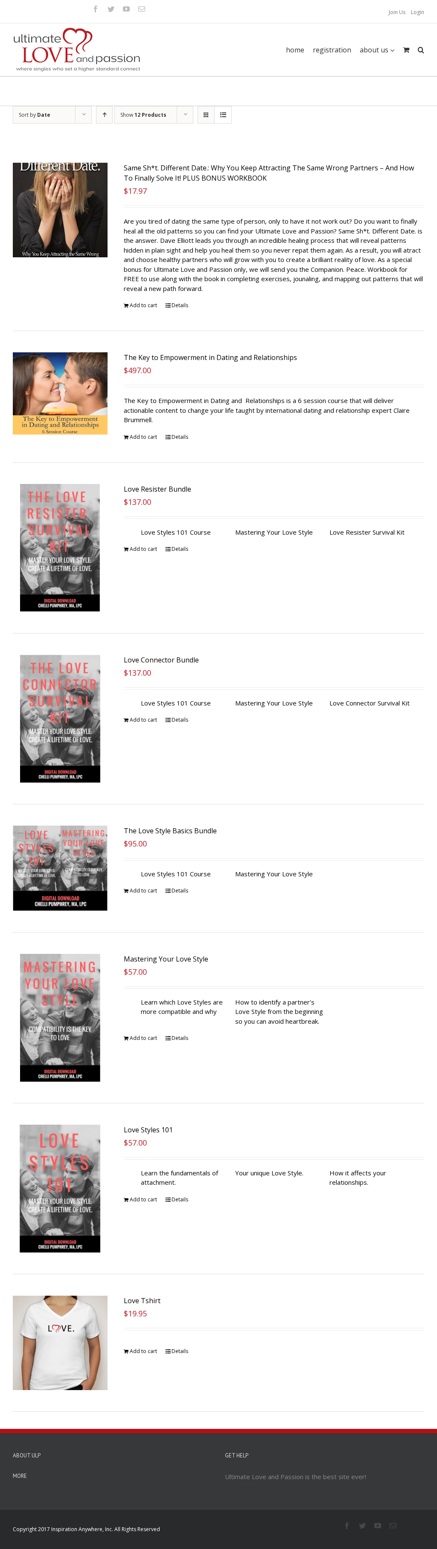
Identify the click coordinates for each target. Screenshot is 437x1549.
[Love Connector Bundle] (60, 719)
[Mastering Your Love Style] (60, 1018)
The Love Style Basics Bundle (170, 830)
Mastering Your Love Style (166, 959)
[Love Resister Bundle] (60, 548)
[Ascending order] (104, 115)
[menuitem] (397, 12)
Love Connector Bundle (161, 660)
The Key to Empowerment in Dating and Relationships (210, 357)
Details (180, 305)
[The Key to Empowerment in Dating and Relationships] (60, 393)
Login (417, 12)
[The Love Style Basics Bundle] (60, 868)
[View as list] (223, 115)
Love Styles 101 (148, 1129)
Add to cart (143, 305)
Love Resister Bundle (157, 489)
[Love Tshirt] (60, 1343)
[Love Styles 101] (60, 1189)
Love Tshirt (142, 1300)
